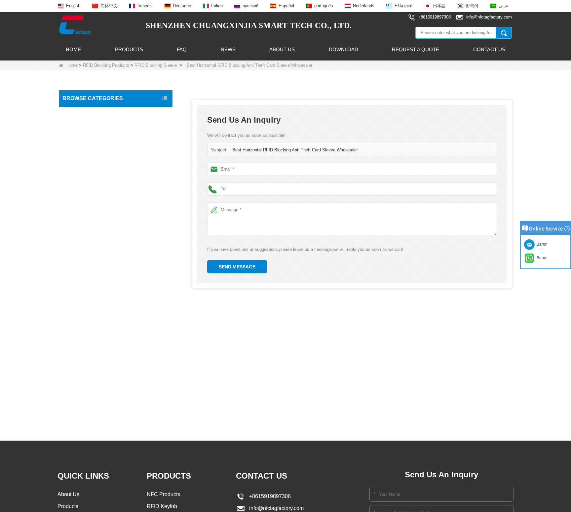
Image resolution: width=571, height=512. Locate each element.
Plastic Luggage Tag (85, 331)
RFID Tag (74, 127)
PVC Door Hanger (83, 344)
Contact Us (489, 49)
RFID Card (75, 113)
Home (73, 49)
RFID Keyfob (77, 182)
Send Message (237, 266)
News (228, 49)
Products (129, 49)
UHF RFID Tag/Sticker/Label (94, 210)
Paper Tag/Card (80, 372)
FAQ (182, 49)
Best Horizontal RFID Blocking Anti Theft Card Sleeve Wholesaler (295, 149)
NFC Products (79, 154)
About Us (282, 49)
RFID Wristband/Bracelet (90, 140)
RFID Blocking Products (106, 65)
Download (343, 49)
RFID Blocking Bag (88, 302)
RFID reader (77, 224)
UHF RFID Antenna (84, 238)
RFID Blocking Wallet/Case (95, 290)
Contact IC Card (81, 400)
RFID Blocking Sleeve (155, 65)
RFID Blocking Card (88, 264)
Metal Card (76, 358)
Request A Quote (415, 49)
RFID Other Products (86, 386)
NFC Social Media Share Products (100, 168)
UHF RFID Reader (83, 196)
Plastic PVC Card (82, 317)
